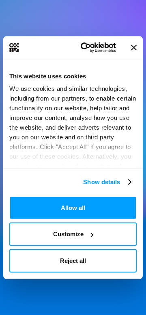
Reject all (73, 260)
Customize (68, 234)
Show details (101, 181)
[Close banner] (134, 47)
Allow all (73, 207)
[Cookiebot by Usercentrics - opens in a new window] (85, 47)
